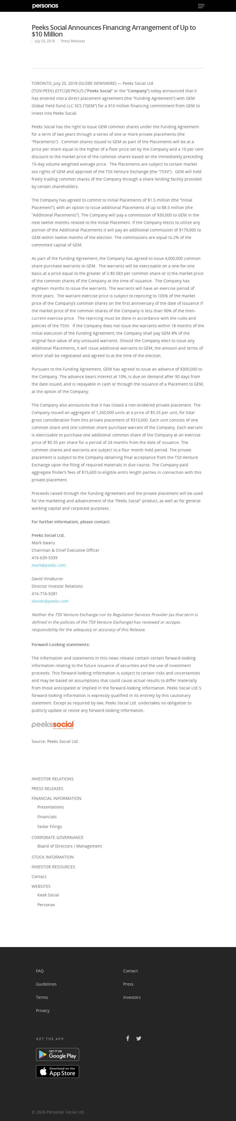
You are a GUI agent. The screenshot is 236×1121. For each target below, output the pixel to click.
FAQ (40, 971)
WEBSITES (41, 886)
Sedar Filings (49, 826)
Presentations (50, 807)
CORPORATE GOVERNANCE (57, 837)
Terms (42, 997)
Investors (132, 997)
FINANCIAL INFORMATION (56, 798)
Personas (46, 904)
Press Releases (73, 41)
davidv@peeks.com (50, 601)
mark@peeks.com (49, 565)
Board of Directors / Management (69, 846)
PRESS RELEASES (47, 788)
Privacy (43, 1010)
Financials (47, 816)
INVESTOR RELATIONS (53, 778)
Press (128, 984)
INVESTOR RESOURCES (53, 866)
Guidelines (46, 984)
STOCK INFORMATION (53, 857)
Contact (39, 876)
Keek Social (48, 895)
